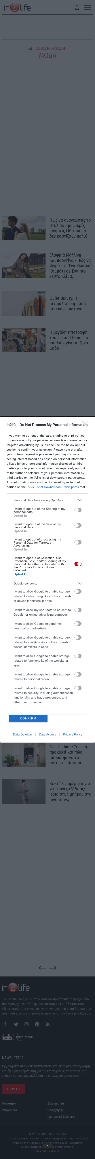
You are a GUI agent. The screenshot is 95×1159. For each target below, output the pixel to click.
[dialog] (47, 579)
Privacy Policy (72, 734)
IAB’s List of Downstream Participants (53, 487)
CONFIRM (28, 718)
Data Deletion (22, 734)
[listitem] (47, 500)
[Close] (86, 425)
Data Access (47, 734)
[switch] (78, 510)
